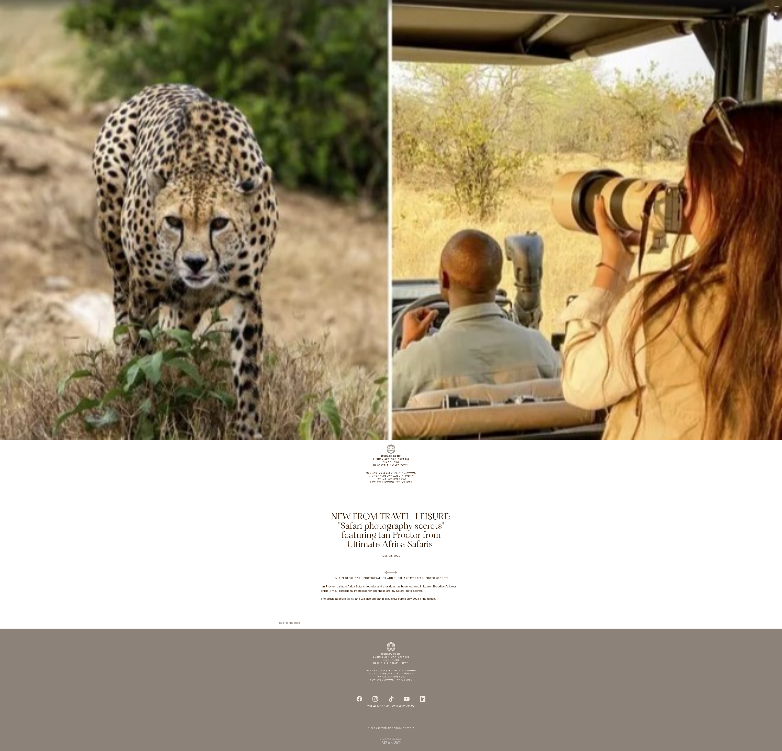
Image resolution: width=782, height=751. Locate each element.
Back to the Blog (289, 622)
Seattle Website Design (391, 739)
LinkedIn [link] (423, 699)
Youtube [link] (407, 699)
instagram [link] (375, 699)
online (350, 598)
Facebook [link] (359, 699)
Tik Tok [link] (391, 699)
